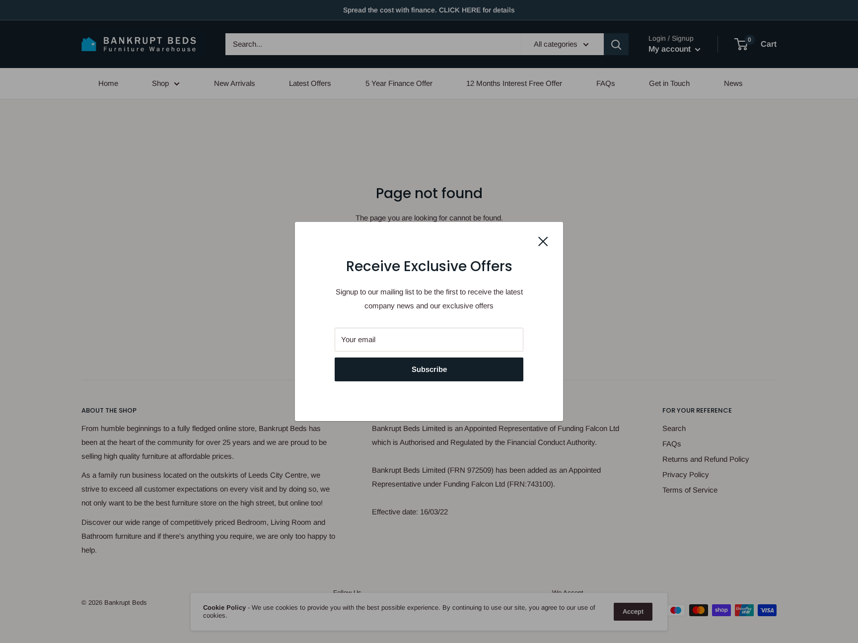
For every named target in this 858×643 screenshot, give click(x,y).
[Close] (543, 241)
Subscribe (429, 369)
